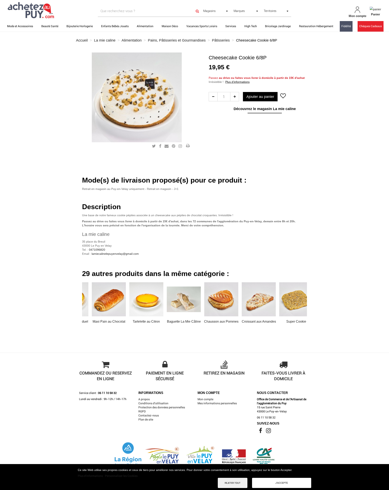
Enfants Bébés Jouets (115, 26)
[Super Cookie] (287, 299)
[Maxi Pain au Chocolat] (100, 299)
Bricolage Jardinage (278, 26)
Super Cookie (287, 321)
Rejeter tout (232, 482)
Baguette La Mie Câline (175, 321)
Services (230, 26)
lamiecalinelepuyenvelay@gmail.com (115, 253)
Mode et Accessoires (20, 26)
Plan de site (145, 419)
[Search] (197, 11)
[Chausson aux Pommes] (212, 299)
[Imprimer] (187, 146)
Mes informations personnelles (217, 403)
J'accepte (281, 482)
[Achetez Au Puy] (67, 10)
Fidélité (346, 26)
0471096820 (97, 249)
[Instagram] (268, 431)
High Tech (250, 26)
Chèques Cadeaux (370, 26)
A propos (144, 399)
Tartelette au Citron (137, 321)
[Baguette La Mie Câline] (175, 299)
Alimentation (145, 26)
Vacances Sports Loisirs (201, 26)
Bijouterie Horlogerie (79, 26)
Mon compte (205, 399)
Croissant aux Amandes (250, 321)
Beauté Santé (49, 26)
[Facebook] (261, 431)
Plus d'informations (237, 81)
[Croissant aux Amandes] (250, 299)
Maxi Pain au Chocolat (100, 321)
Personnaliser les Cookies (121, 475)
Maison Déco (170, 26)
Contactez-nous (148, 415)
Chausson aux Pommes (212, 321)
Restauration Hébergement (316, 26)
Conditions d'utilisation (153, 403)
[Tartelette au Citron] (138, 299)
